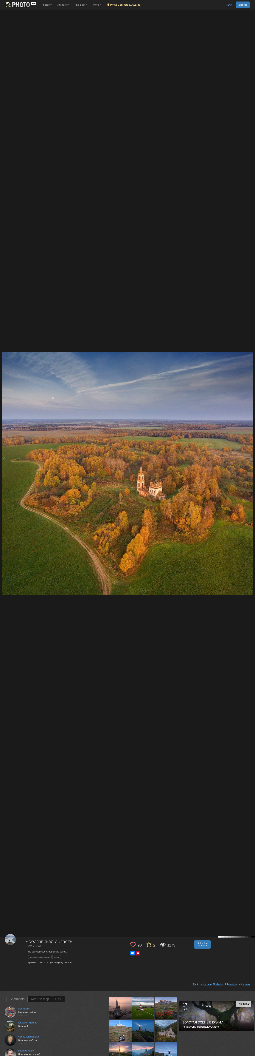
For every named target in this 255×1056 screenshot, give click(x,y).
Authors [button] (62, 4)
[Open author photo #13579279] (143, 1053)
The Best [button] (80, 4)
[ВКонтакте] (132, 953)
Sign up (242, 4)
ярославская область (40, 957)
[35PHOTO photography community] (20, 4)
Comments (17, 999)
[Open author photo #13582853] (120, 1053)
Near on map (40, 999)
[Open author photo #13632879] (120, 1030)
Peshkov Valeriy (26, 1050)
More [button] (96, 4)
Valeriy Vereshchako (28, 1036)
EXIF (58, 999)
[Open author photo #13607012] (143, 1030)
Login (229, 5)
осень (56, 957)
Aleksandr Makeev (27, 1022)
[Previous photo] (3, 459)
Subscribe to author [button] (202, 944)
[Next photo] (251, 459)
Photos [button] (45, 4)
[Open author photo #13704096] (120, 1008)
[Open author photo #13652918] (143, 1008)
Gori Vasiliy (23, 1008)
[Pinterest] (138, 953)
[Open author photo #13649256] (166, 1008)
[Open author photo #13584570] (166, 1030)
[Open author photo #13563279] (166, 1053)
